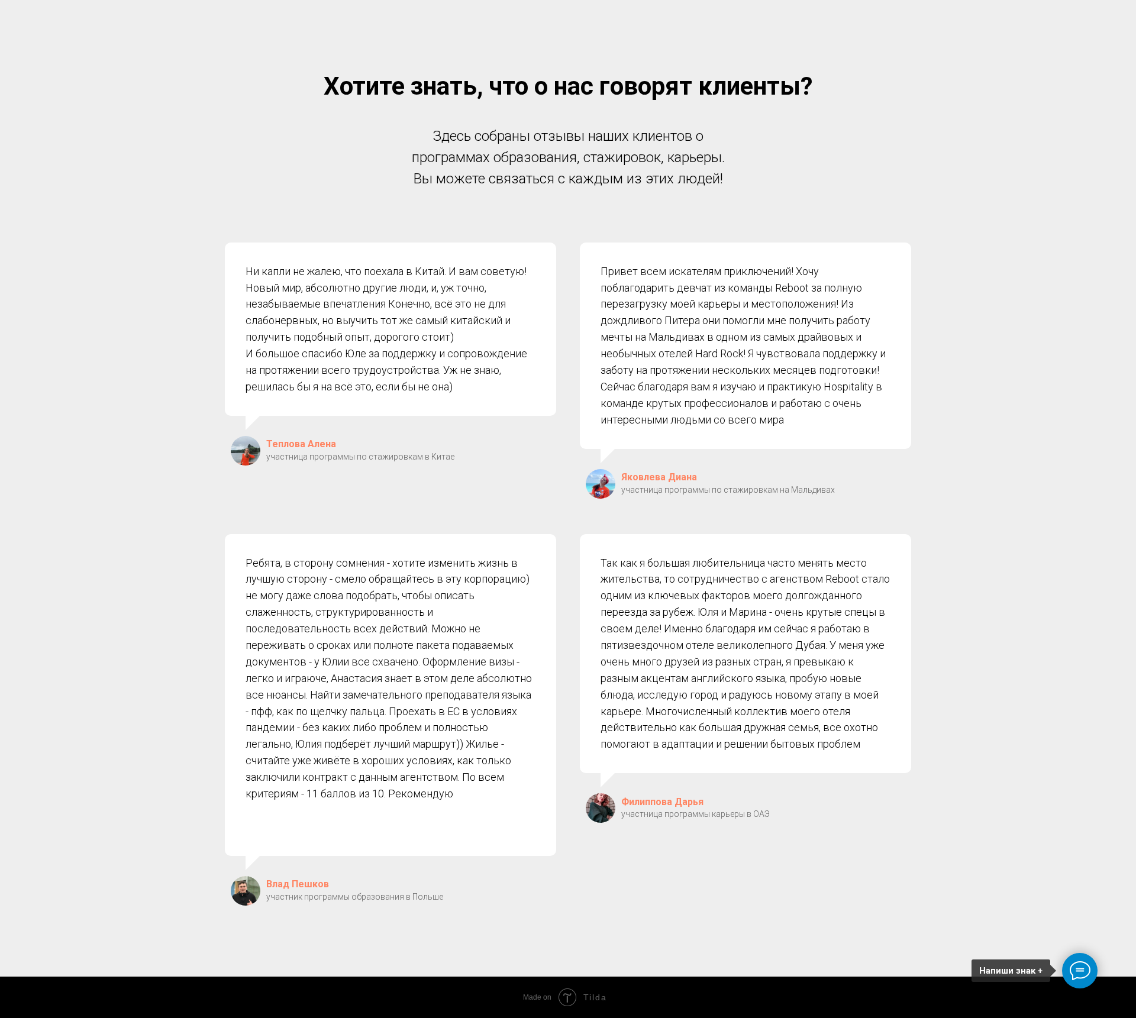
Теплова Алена (301, 444)
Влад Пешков (297, 884)
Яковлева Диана (659, 477)
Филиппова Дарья (662, 801)
